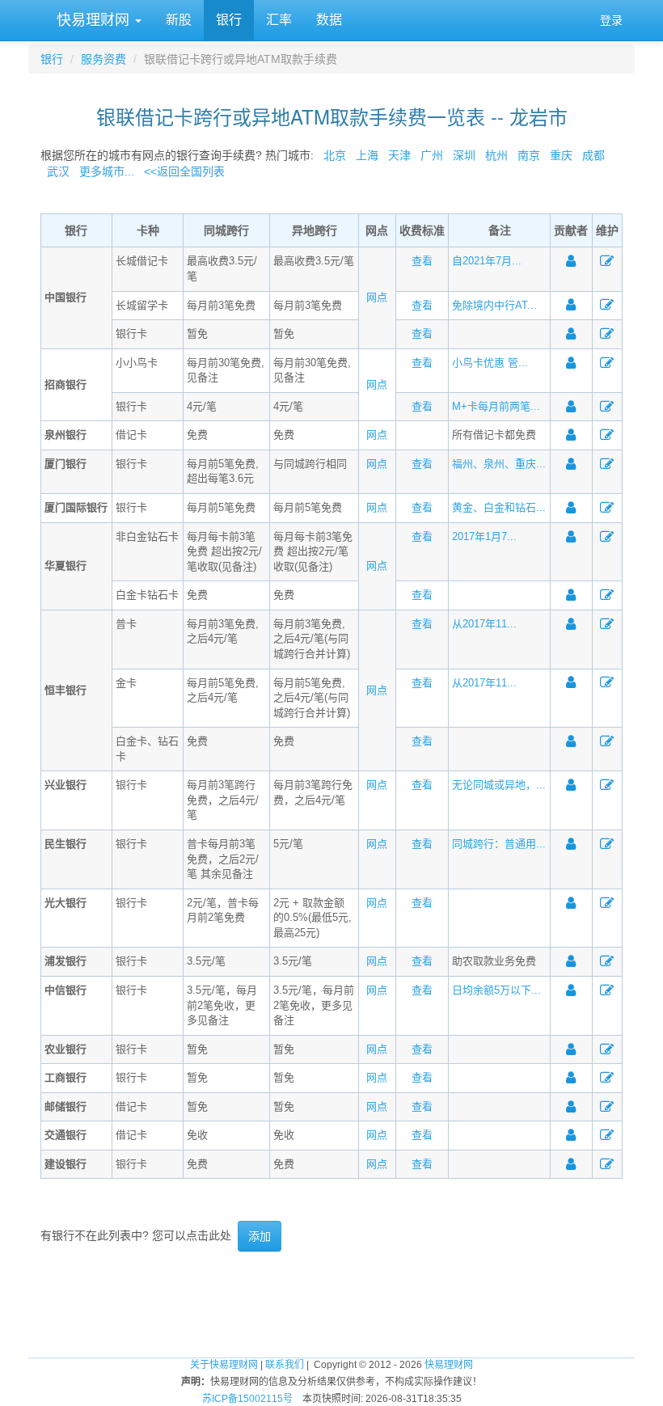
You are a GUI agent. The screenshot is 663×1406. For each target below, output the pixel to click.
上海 (367, 155)
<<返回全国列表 (184, 171)
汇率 (279, 20)
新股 (179, 20)
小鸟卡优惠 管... (490, 363)
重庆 (561, 155)
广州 (431, 155)
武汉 (58, 171)
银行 (229, 20)
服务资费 (103, 59)
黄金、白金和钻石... (499, 507)
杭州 (496, 155)
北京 (334, 155)
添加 (259, 1236)
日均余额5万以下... (496, 990)
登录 (611, 20)
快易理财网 (93, 20)
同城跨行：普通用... (499, 844)
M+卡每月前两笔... (496, 406)
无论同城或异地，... (499, 785)
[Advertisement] (331, 1304)
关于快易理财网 (224, 1364)
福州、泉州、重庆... (499, 464)
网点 (376, 297)
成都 (593, 155)
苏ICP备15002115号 (247, 1398)
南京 (528, 155)
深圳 (464, 155)
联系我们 (284, 1364)
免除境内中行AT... (494, 305)
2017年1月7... (484, 536)
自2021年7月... (487, 261)
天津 (399, 155)
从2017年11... (484, 624)
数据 (329, 20)
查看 (422, 261)
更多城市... (103, 171)
